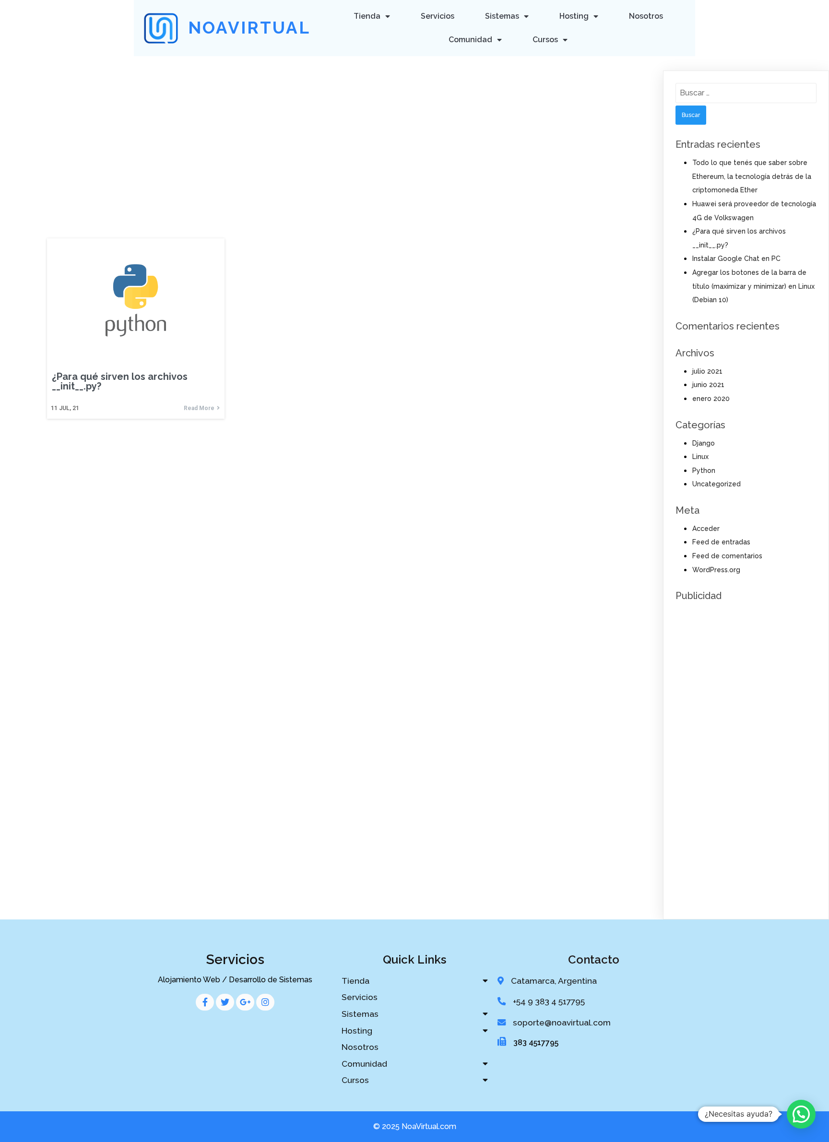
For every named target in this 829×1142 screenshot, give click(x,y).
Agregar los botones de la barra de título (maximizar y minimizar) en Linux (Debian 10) (753, 286)
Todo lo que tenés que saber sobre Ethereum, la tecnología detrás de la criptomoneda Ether (751, 176)
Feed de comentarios (727, 556)
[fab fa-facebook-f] (205, 1002)
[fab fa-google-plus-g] (245, 1002)
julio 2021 (707, 371)
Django (703, 443)
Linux (700, 456)
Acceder (706, 528)
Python (703, 470)
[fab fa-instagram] (265, 1002)
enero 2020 (711, 398)
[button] (801, 1114)
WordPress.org (716, 570)
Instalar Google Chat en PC (736, 258)
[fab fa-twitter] (225, 1002)
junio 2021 (708, 385)
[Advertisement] (328, 128)
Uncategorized (716, 484)
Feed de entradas (721, 542)
